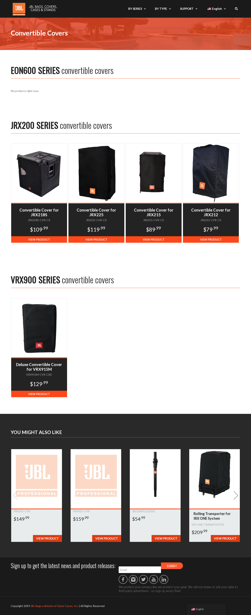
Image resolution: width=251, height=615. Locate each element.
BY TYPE (161, 8)
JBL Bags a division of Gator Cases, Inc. (54, 606)
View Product (39, 239)
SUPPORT (187, 8)
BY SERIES (135, 8)
